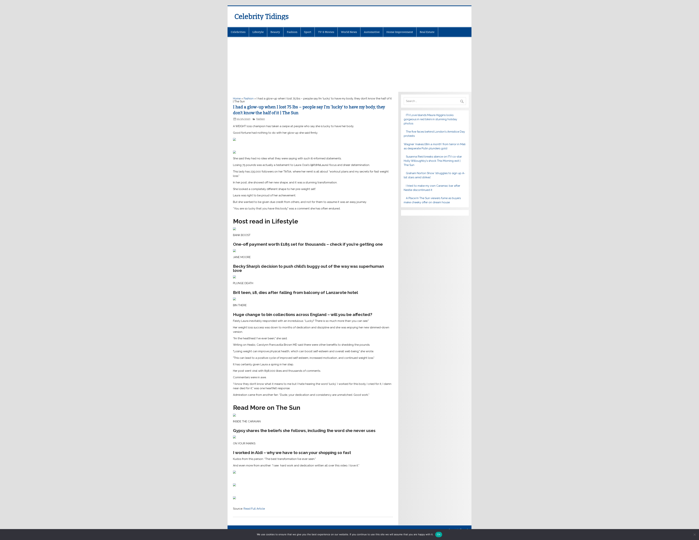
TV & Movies (326, 32)
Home (237, 98)
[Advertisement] (349, 64)
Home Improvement (399, 32)
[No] (694, 534)
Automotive (372, 32)
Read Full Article (254, 508)
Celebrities (238, 32)
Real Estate (427, 32)
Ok (438, 534)
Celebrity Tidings (261, 16)
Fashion (292, 32)
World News (349, 32)
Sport (307, 32)
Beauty (275, 32)
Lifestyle (258, 32)
